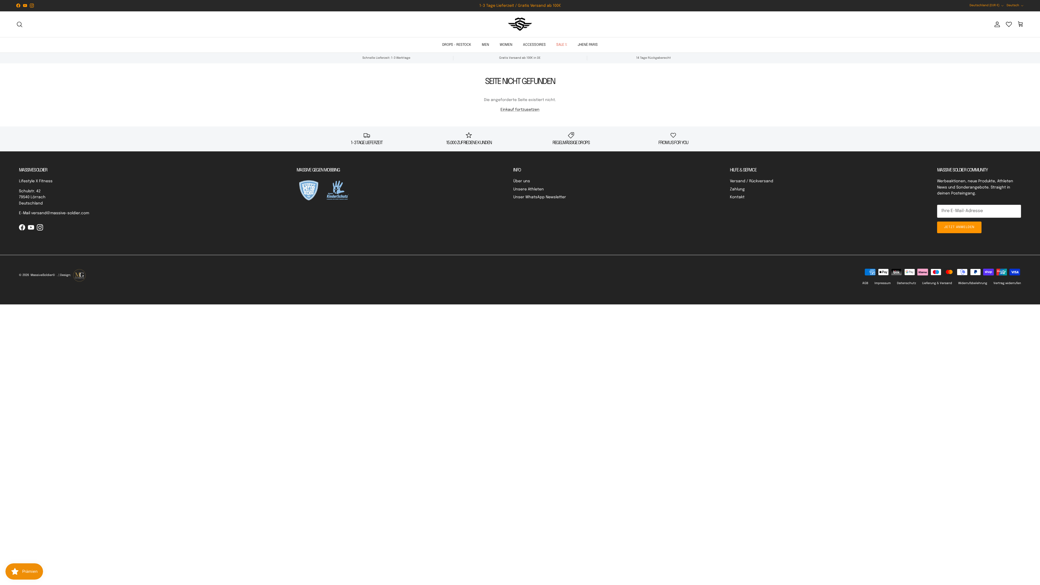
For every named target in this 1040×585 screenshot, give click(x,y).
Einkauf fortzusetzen (520, 110)
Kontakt (737, 197)
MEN (485, 45)
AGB (865, 283)
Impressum (883, 283)
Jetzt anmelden (959, 227)
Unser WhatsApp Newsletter (539, 197)
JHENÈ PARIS (588, 45)
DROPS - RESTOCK (456, 45)
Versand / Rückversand (751, 181)
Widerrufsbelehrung (972, 283)
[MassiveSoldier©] (520, 24)
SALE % (561, 45)
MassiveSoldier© (43, 275)
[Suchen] (19, 24)
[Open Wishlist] (1009, 24)
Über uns (521, 181)
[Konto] (996, 24)
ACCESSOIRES (534, 45)
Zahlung (737, 189)
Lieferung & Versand (937, 283)
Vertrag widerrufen (1007, 283)
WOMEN (506, 45)
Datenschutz (906, 283)
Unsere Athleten (528, 189)
